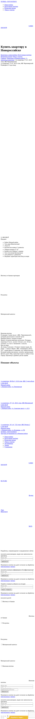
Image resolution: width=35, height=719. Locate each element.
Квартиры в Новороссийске (16, 58)
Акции (6, 445)
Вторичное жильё (6, 56)
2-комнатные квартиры (14, 59)
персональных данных (8, 566)
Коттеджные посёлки (11, 6)
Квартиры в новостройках (9, 55)
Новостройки (8, 5)
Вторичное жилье (10, 8)
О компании (8, 447)
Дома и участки (9, 10)
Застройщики (8, 443)
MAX (30, 526)
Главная (3, 58)
